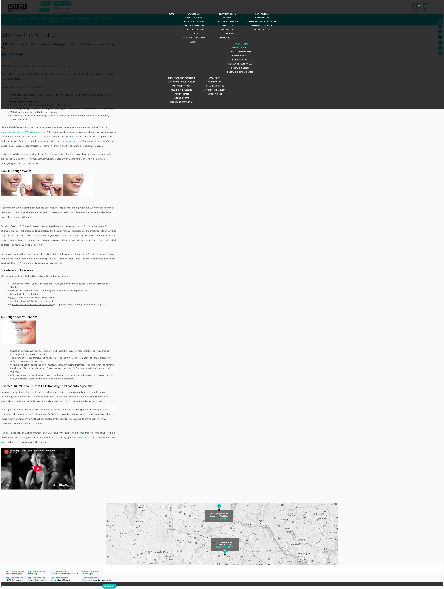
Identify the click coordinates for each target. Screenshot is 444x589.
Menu (415, 6)
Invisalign (70, 141)
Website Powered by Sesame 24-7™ (16, 586)
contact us (80, 437)
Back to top (108, 586)
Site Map (35, 586)
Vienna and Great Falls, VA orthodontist (21, 131)
